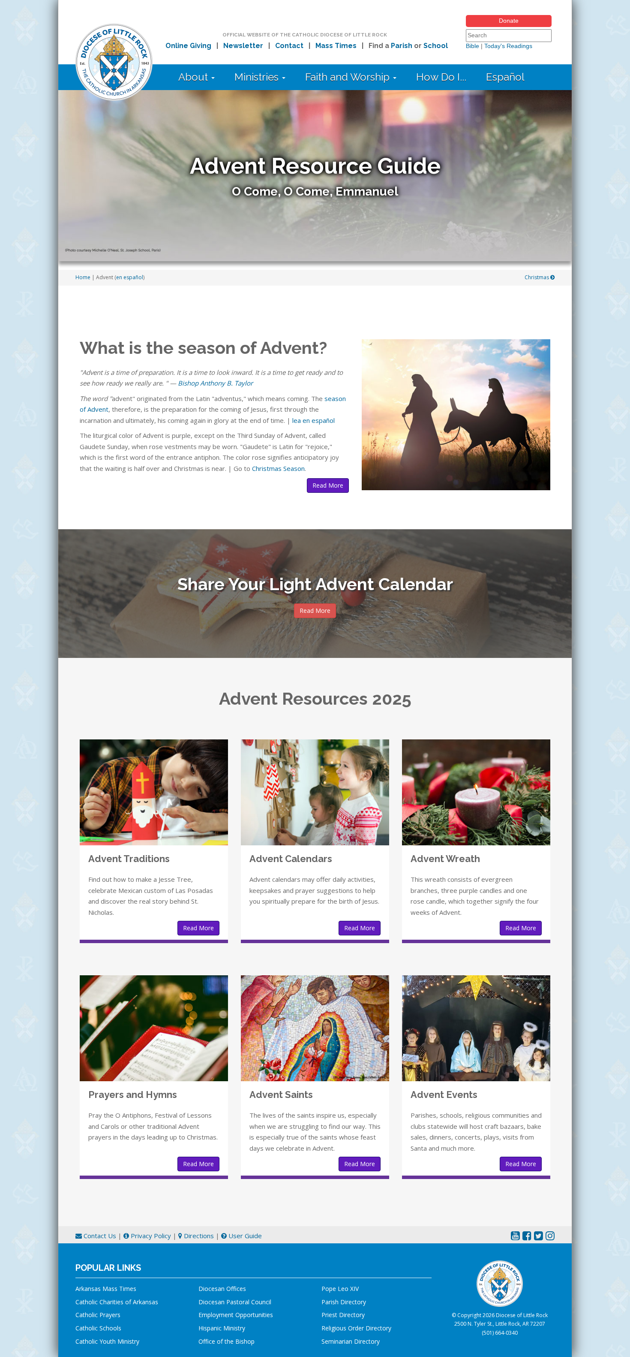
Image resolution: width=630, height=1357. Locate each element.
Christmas (537, 277)
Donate (509, 20)
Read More (327, 485)
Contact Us (99, 1235)
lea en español (313, 420)
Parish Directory (343, 1302)
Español (505, 77)
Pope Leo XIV (340, 1289)
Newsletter (243, 46)
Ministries (257, 77)
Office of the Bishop (226, 1341)
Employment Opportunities (235, 1315)
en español (129, 277)
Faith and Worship (348, 77)
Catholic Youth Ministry (107, 1341)
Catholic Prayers (97, 1315)
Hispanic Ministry (221, 1328)
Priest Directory (343, 1315)
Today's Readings (508, 45)
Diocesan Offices (222, 1289)
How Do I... (441, 77)
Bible (472, 45)
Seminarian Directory (350, 1341)
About (194, 77)
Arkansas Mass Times (105, 1289)
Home (82, 277)
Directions (198, 1235)
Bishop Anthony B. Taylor (215, 383)
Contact (289, 46)
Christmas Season (278, 468)
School (435, 46)
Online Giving (188, 46)
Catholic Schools (98, 1328)
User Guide (244, 1235)
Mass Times (336, 46)
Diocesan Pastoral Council (234, 1302)
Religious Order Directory (356, 1328)
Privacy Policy (150, 1235)
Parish (401, 46)
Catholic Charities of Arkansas (116, 1302)
